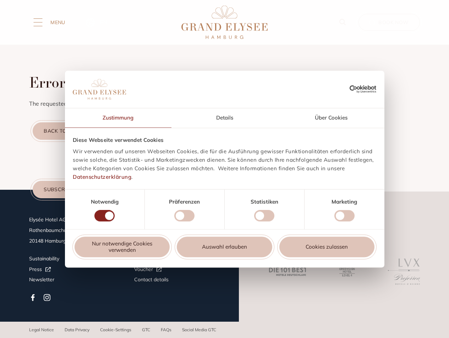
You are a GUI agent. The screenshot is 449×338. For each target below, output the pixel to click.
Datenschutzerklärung (102, 176)
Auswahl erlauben (224, 247)
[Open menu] (38, 22)
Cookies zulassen (327, 247)
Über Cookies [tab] (331, 117)
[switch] (184, 216)
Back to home (63, 131)
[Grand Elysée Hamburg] (224, 22)
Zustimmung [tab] (118, 117)
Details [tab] (224, 117)
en (104, 22)
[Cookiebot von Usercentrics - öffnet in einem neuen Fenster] (363, 89)
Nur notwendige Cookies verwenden (122, 247)
